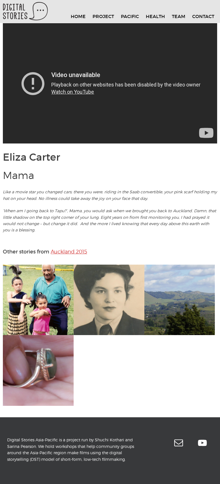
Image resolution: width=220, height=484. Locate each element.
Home (78, 16)
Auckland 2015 (69, 252)
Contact (203, 16)
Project (103, 16)
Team (178, 16)
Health (155, 16)
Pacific (130, 16)
